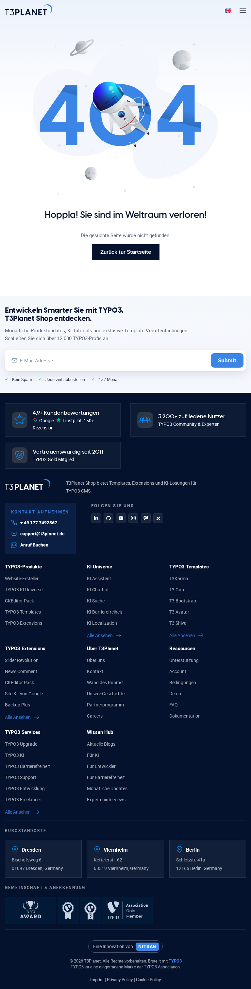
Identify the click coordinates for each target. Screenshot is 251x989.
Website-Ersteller (22, 578)
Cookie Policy (148, 979)
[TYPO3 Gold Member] (127, 910)
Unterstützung (184, 660)
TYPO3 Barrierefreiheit (27, 766)
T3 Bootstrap (182, 601)
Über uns (96, 660)
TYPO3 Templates (23, 612)
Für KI (93, 755)
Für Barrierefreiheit (106, 777)
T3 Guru (177, 589)
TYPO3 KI (14, 755)
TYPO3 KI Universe (23, 589)
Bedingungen (182, 682)
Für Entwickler (101, 766)
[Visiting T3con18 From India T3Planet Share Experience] (31, 910)
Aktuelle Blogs (101, 744)
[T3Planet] (28, 10)
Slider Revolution (22, 660)
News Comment (21, 671)
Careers (95, 716)
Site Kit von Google (24, 693)
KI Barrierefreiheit (104, 612)
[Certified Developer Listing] (91, 910)
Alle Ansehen (100, 635)
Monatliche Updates (107, 788)
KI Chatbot (98, 589)
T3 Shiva (178, 623)
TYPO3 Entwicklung (25, 788)
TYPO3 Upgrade (21, 744)
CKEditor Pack (19, 601)
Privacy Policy (120, 979)
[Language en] (228, 10)
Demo (175, 693)
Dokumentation (185, 716)
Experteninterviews (106, 799)
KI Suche (96, 601)
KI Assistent (99, 578)
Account (177, 671)
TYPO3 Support (20, 777)
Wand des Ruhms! (105, 682)
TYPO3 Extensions (23, 623)
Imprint (97, 979)
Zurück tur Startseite (125, 251)
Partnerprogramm (105, 705)
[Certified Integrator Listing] (69, 910)
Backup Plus (17, 705)
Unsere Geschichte (106, 693)
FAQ (173, 705)
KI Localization (102, 623)
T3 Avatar (179, 612)
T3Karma (178, 578)
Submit (227, 360)
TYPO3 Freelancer (23, 799)
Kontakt (95, 671)
